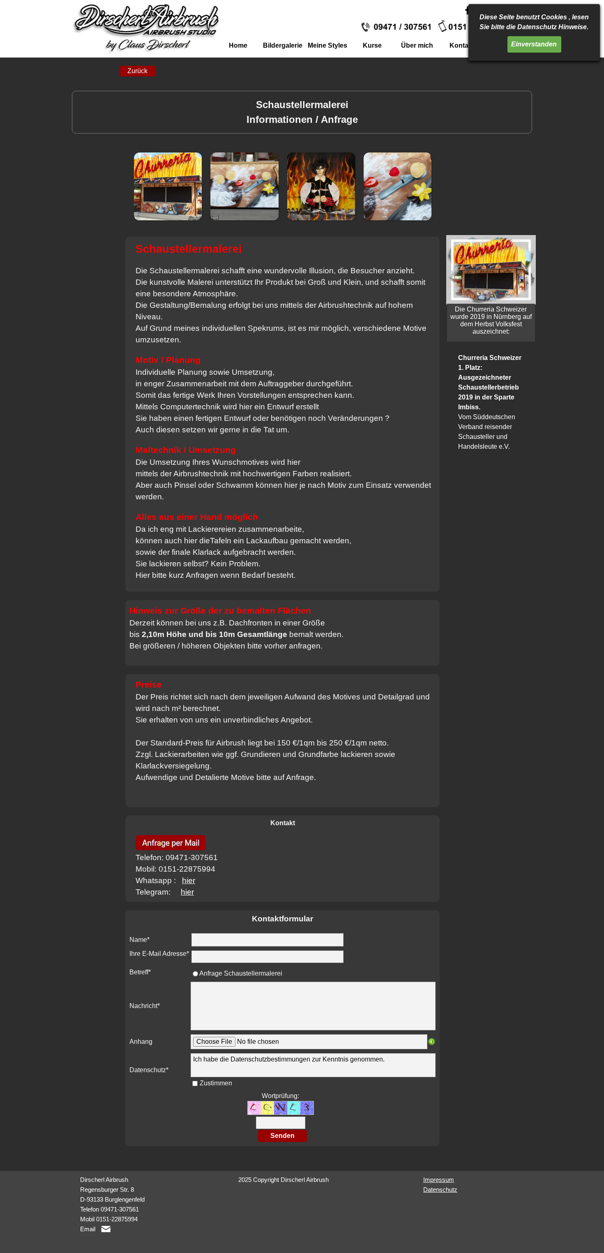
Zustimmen (216, 1083)
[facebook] (467, 10)
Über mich (417, 45)
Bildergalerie (282, 45)
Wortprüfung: (280, 1095)
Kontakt (462, 45)
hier (188, 880)
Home (238, 45)
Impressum (438, 1180)
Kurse (372, 45)
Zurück (137, 70)
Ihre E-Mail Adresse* (159, 953)
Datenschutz (440, 1189)
